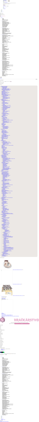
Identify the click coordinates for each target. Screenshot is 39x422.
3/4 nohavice (4, 206)
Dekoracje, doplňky (4, 53)
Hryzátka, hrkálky (4, 94)
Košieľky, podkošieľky (5, 113)
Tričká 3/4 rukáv (4, 50)
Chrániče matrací (5, 219)
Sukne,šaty (3, 47)
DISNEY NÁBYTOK (4, 216)
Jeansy (3, 207)
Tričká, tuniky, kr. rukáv (5, 51)
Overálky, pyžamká (5, 163)
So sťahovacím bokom (6, 222)
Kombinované (4, 21)
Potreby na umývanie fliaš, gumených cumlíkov (8, 74)
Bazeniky (3, 52)
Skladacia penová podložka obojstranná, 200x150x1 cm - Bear (18, 295)
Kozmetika (4, 149)
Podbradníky (4, 32)
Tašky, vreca (3, 75)
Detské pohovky (4, 54)
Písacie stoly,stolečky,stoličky (6, 57)
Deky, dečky (3, 146)
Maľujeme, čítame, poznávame (5, 67)
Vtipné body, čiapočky (4, 102)
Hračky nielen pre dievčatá (5, 63)
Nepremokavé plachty (7, 231)
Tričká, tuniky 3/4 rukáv (6, 209)
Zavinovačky (4, 160)
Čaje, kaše (3, 71)
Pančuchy (4, 114)
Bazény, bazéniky (5, 186)
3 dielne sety (4, 246)
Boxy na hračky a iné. (5, 226)
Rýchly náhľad (3, 313)
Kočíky (3, 170)
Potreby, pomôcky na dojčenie (6, 153)
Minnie (3, 195)
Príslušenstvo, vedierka (6, 143)
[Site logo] (4, 0)
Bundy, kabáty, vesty (4, 44)
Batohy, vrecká (4, 93)
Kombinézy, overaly (5, 111)
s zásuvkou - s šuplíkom (7, 217)
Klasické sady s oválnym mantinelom (8, 247)
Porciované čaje (5, 141)
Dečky (3, 133)
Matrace (3, 218)
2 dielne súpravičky (5, 128)
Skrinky (4, 225)
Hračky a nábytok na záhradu (5, 173)
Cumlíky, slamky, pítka (5, 95)
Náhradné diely (6, 154)
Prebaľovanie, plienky (4, 142)
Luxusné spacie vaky (6, 240)
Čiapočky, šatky (5, 164)
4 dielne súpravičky (5, 127)
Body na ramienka (5, 108)
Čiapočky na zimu (5, 121)
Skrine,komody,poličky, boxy (5, 398)
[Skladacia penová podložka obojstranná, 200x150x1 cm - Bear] (7, 295)
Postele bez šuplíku (5, 255)
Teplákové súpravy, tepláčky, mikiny (6, 105)
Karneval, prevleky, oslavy (5, 65)
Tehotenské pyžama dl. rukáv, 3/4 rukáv (7, 213)
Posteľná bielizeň (4, 58)
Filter (10, 81)
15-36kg (3, 19)
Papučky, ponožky (5, 112)
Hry (3, 181)
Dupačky (4, 118)
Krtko (3, 194)
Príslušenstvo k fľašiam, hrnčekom (6, 33)
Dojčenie (3, 72)
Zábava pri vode (5, 176)
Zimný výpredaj (4, 162)
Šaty (3, 204)
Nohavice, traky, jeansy (5, 205)
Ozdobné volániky (6, 238)
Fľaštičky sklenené (5, 97)
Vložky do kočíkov (4, 130)
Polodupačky (4, 119)
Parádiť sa (4, 177)
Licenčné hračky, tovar (5, 193)
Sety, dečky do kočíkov (5, 25)
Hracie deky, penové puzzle (5, 61)
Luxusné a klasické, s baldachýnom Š (8, 236)
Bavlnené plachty (7, 230)
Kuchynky (4, 178)
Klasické (5, 244)
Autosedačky (2, 137)
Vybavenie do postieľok (5, 157)
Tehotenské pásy (4, 48)
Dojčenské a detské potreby (4, 86)
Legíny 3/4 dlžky (5, 201)
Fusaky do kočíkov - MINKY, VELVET (6, 135)
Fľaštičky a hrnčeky (4, 96)
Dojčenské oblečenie (3, 99)
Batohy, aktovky (5, 192)
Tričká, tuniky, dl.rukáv (5, 211)
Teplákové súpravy (5, 106)
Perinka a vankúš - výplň (6, 235)
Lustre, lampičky (4, 56)
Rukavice (4, 110)
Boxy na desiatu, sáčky (5, 28)
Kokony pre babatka (4, 147)
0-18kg (3, 18)
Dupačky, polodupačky (5, 36)
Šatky (3, 120)
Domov (2, 296)
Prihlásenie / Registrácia (3, 419)
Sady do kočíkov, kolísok (6, 159)
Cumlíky (4, 90)
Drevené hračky (4, 60)
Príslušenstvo (4, 237)
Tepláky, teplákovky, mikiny (6, 166)
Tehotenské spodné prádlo (5, 49)
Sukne (3, 125)
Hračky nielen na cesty (5, 138)
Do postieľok (5, 229)
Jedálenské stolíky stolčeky (5, 55)
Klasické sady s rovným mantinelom (8, 248)
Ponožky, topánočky (5, 115)
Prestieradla (4, 215)
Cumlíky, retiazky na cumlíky (5, 89)
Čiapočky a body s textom (6, 167)
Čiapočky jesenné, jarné (6, 122)
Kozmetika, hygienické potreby (6, 30)
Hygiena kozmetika (5, 152)
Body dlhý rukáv (4, 116)
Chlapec (4, 101)
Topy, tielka (4, 210)
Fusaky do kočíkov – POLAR (5, 23)
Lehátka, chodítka (4, 66)
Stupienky (4, 150)
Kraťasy (3, 198)
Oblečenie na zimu (4, 38)
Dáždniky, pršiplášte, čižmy (5, 29)
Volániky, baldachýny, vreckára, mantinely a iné (9, 158)
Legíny (3, 45)
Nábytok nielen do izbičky (5, 169)
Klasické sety (4, 134)
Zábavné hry (3, 189)
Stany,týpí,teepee (4, 220)
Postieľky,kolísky (4, 221)
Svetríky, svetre (4, 41)
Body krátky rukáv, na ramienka (6, 35)
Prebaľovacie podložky (6, 144)
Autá (3, 182)
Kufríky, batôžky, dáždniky (6, 179)
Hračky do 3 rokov (4, 62)
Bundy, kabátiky (5, 109)
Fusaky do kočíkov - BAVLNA (5, 132)
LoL (3, 196)
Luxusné (5, 245)
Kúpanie (3, 73)
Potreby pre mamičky (3, 140)
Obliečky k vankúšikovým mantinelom (8, 249)
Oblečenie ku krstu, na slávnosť (6, 100)
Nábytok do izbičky (3, 214)
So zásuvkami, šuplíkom (7, 223)
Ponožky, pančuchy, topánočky (6, 39)
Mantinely (4, 232)
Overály (4, 104)
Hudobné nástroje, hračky (5, 64)
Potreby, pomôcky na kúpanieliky (7, 151)
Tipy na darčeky (4, 155)
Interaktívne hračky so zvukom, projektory (7, 197)
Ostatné (5, 239)
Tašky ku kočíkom (4, 26)
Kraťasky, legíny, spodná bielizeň (7, 168)
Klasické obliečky (6, 250)
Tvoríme (4, 188)
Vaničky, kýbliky (5, 148)
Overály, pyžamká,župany (5, 103)
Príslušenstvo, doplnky (5, 24)
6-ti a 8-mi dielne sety (5, 251)
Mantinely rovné (6, 233)
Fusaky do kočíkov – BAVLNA (5, 22)
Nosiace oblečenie (4, 46)
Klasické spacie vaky (6, 241)
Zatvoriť (1, 78)
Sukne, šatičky (4, 40)
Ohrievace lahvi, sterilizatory (6, 31)
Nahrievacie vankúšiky (5, 253)
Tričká (3, 42)
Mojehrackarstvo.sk (2, 353)
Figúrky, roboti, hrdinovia (6, 183)
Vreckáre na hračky (6, 242)
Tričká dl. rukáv (5, 117)
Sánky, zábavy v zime (4, 68)
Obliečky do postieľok (5, 161)
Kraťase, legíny (4, 37)
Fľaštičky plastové (5, 98)
